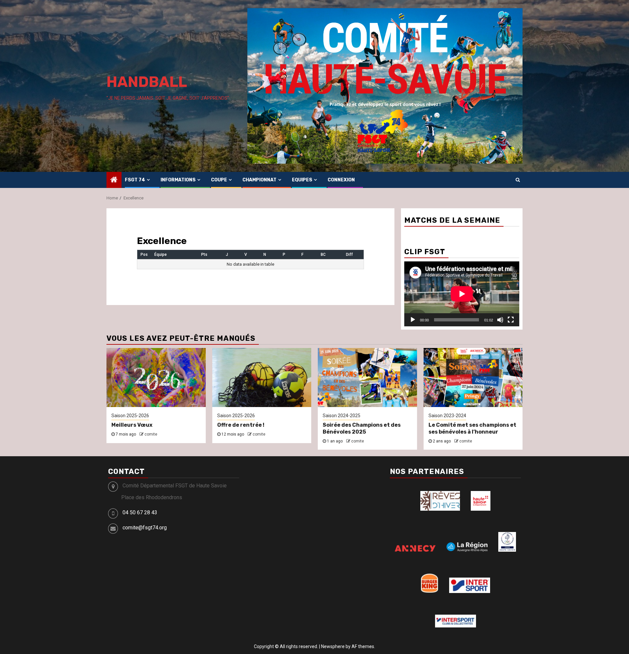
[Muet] (500, 320)
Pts (204, 254)
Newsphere (333, 646)
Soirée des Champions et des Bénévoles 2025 (362, 428)
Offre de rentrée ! (240, 425)
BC (323, 254)
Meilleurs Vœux (131, 425)
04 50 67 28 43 (140, 512)
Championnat (259, 180)
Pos (144, 254)
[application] (461, 293)
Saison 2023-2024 (447, 415)
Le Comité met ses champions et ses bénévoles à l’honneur (472, 428)
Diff (349, 254)
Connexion (341, 180)
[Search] (518, 180)
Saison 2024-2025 (341, 415)
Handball (146, 82)
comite (150, 434)
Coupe (219, 180)
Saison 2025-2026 (130, 415)
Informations (178, 180)
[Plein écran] (510, 320)
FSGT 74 (135, 180)
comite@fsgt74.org (145, 527)
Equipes (302, 180)
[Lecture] (413, 320)
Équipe (160, 254)
